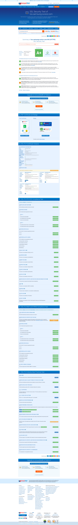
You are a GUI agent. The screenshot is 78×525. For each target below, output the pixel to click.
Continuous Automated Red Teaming (39, 494)
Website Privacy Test (21, 500)
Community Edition (22, 496)
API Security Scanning (37, 487)
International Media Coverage (31, 496)
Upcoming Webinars (30, 499)
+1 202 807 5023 (47, 514)
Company (29, 485)
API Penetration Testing (38, 486)
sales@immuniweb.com (31, 515)
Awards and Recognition (30, 488)
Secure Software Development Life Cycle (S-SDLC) (52, 487)
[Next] (72, 0)
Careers (28, 492)
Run (43, 31)
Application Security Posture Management (40, 489)
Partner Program (48, 497)
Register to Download (25, 135)
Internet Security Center (30, 486)
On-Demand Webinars (30, 498)
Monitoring (31, 28)
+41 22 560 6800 (31, 514)
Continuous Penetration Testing (39, 496)
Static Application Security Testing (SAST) (51, 491)
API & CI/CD (36, 28)
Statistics (57, 28)
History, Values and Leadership (31, 487)
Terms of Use (31, 521)
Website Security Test (21, 499)
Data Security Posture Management (39, 500)
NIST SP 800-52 (33, 309)
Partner (58, 3)
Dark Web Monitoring (37, 499)
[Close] (60, 0)
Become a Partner (48, 499)
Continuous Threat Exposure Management (40, 497)
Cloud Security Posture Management (39, 493)
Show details (40, 61)
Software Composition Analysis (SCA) (50, 492)
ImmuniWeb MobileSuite (22, 491)
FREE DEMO (39, 106)
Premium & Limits (50, 28)
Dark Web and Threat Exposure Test (23, 502)
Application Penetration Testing (39, 488)
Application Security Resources (50, 485)
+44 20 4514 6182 (39, 514)
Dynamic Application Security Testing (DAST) (51, 489)
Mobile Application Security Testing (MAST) (51, 490)
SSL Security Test (21, 497)
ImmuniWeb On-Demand (22, 490)
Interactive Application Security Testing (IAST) (51, 488)
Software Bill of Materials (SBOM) (50, 493)
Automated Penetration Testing (39, 491)
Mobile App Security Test (22, 501)
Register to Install (45, 135)
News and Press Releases (31, 495)
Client (56, 3)
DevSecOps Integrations (22, 493)
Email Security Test (21, 498)
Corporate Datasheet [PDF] (39, 109)
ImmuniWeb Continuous (22, 492)
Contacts (29, 491)
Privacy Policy (36, 521)
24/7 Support (50, 3)
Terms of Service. (42, 139)
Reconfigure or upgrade (39, 320)
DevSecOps (47, 494)
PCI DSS (24, 202)
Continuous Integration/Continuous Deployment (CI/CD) (52, 486)
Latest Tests (25, 28)
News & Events (30, 494)
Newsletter (23, 515)
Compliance (20, 494)
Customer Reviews (30, 489)
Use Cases (36, 485)
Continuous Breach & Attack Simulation (40, 495)
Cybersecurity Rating (21, 503)
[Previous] (5, 0)
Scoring (40, 28)
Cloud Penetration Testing (38, 492)
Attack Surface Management (38, 490)
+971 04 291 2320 (55, 514)
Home (20, 28)
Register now (48, 0)
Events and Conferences (30, 497)
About (45, 28)
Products (20, 485)
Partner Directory (48, 498)
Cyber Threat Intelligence (38, 498)
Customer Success (30, 490)
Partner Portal (47, 500)
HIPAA (24, 309)
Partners (47, 496)
